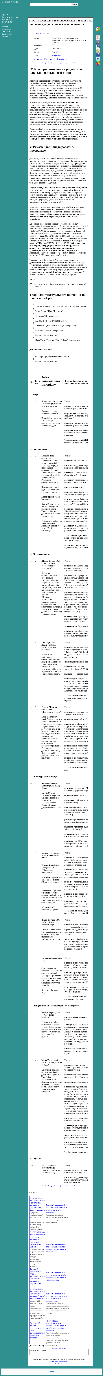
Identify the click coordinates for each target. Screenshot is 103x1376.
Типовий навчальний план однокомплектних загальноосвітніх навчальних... (56, 1209)
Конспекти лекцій (10, 17)
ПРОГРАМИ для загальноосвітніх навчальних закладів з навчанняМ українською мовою (37, 1239)
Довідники (7, 19)
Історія (5, 26)
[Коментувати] (98, 63)
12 (73, 62)
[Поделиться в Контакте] (98, 46)
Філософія (6, 29)
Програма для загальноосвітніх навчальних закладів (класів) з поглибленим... (37, 1294)
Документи (56, 56)
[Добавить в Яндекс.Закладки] (98, 37)
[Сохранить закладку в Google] (98, 29)
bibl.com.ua (37, 59)
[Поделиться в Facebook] (98, 55)
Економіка (7, 34)
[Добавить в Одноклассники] (98, 50)
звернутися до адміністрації (58, 1361)
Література (49, 59)
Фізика (5, 36)
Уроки (5, 14)
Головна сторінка (10, 2)
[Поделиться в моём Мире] (98, 42)
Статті (51, 1372)
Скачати (38, 33)
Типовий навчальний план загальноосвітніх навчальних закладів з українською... (56, 1248)
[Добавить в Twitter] (98, 59)
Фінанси (6, 31)
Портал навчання (58, 1348)
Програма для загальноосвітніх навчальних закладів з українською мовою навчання (37, 1204)
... (70, 62)
